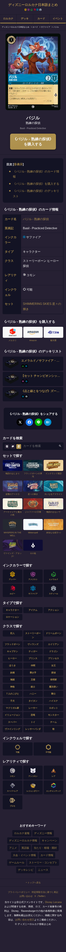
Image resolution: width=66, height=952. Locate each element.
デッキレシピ (25, 869)
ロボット (53, 708)
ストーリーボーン (33, 635)
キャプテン (12, 651)
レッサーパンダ (33, 729)
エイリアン (53, 644)
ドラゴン (53, 651)
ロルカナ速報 (22, 833)
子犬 (12, 701)
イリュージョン (12, 715)
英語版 (25, 847)
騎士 (53, 693)
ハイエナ (53, 701)
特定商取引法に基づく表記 (45, 892)
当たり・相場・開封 (45, 847)
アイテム (33, 610)
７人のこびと (12, 693)
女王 (53, 665)
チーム (53, 722)
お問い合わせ (26, 896)
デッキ (25, 18)
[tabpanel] (33, 72)
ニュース (43, 869)
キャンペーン (49, 840)
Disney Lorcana (53, 902)
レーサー (33, 708)
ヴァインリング (12, 729)
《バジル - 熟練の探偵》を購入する (33, 141)
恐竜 (33, 715)
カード (41, 18)
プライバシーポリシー (19, 892)
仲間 (33, 665)
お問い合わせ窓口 (24, 919)
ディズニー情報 (43, 833)
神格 (12, 686)
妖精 (12, 672)
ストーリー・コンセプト (43, 862)
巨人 (12, 633)
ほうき (12, 665)
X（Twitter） (40, 896)
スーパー (12, 722)
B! (48, 422)
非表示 (18, 164)
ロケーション (12, 617)
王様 (33, 679)
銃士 (33, 686)
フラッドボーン (12, 644)
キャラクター (12, 610)
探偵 (53, 672)
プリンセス (53, 658)
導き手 (33, 672)
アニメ (13, 847)
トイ (33, 722)
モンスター (53, 715)
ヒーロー (12, 658)
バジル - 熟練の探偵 (36, 219)
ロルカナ (8, 18)
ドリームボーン (53, 633)
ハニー (33, 693)
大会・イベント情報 (24, 855)
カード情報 (47, 855)
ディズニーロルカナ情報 (23, 840)
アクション (53, 610)
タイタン (33, 701)
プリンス (33, 658)
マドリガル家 (12, 708)
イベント (58, 18)
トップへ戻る (34, 882)
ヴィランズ (32, 644)
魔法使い (53, 686)
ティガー (33, 651)
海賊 (12, 679)
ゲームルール (16, 862)
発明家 (53, 679)
